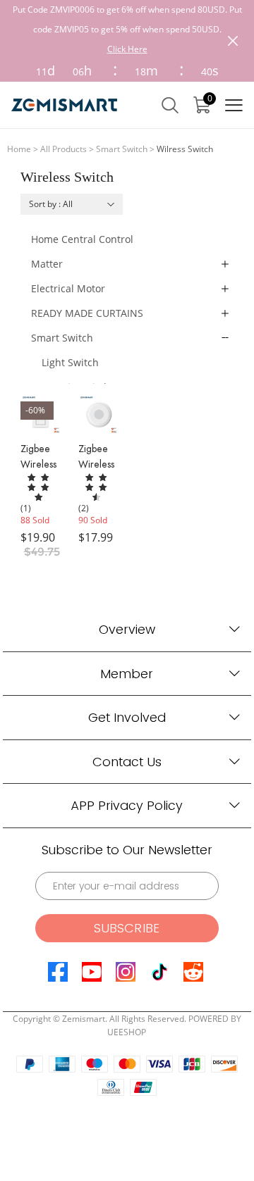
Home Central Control (82, 239)
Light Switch (70, 362)
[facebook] (58, 972)
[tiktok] (159, 972)
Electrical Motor (68, 288)
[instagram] (125, 972)
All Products (63, 149)
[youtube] (92, 972)
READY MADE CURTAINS (87, 313)
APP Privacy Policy (127, 805)
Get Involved (127, 717)
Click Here (127, 49)
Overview (127, 629)
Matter (47, 263)
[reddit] (193, 972)
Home (19, 149)
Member (126, 673)
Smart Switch (121, 149)
